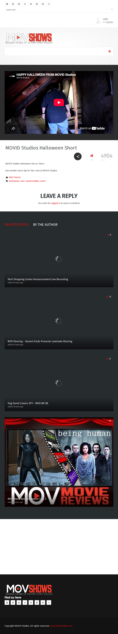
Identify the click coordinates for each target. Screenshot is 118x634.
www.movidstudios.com (61, 626)
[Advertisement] (59, 546)
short (42, 181)
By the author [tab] (45, 224)
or (108, 22)
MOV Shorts (15, 177)
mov (22, 181)
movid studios (32, 181)
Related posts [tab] (17, 224)
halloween (14, 181)
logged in (55, 203)
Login (105, 19)
